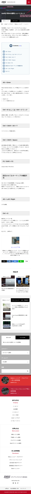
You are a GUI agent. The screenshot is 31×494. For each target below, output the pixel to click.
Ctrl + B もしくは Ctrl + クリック (14, 54)
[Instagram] (13, 483)
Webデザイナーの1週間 (15, 443)
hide (20, 45)
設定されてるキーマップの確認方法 (14, 65)
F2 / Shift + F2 (9, 62)
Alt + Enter (8, 51)
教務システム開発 (15, 434)
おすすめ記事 (22, 337)
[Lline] (21, 261)
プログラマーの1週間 (16, 440)
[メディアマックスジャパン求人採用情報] (4, 2)
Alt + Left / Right (10, 68)
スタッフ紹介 (15, 415)
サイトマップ (23, 488)
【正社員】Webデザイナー (15, 462)
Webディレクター (15, 468)
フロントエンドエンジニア (15, 459)
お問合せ (7, 488)
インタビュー (15, 412)
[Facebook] (18, 483)
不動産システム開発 (15, 437)
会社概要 (15, 409)
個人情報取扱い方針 (15, 488)
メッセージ (15, 406)
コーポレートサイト (15, 420)
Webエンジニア (6, 20)
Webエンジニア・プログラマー (15, 456)
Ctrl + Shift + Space (10, 60)
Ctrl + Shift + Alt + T (10, 57)
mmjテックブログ (15, 418)
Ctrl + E (7, 71)
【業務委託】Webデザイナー (15, 465)
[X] (15, 483)
